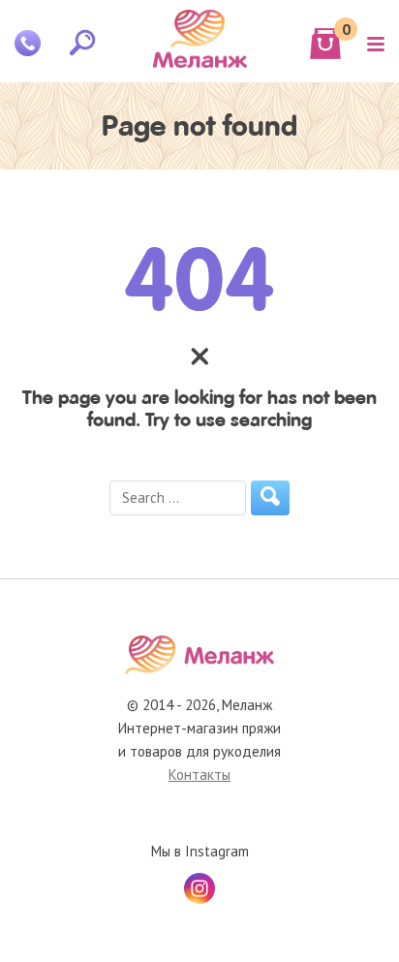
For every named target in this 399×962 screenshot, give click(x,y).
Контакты (199, 774)
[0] (325, 43)
